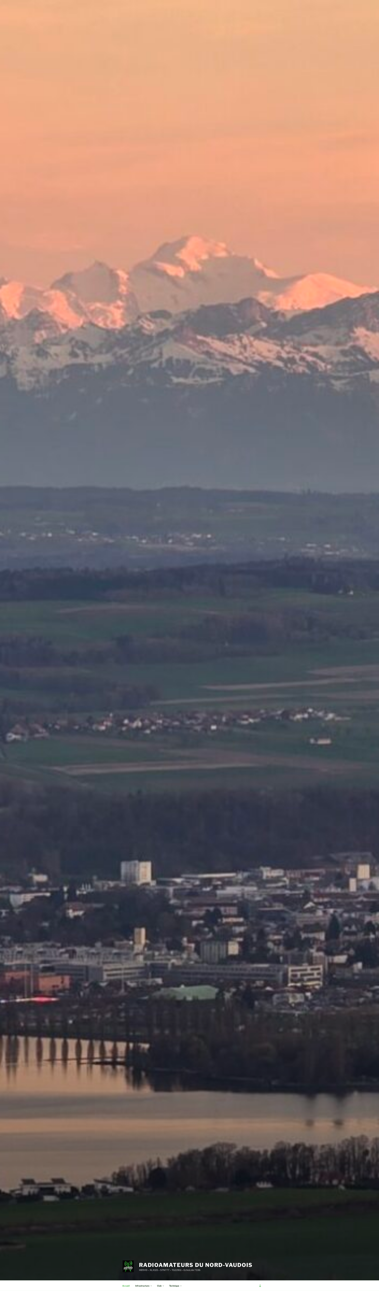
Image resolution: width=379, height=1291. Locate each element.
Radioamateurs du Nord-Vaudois (196, 1265)
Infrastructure (142, 1285)
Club (159, 1285)
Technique (174, 1285)
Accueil (126, 1285)
